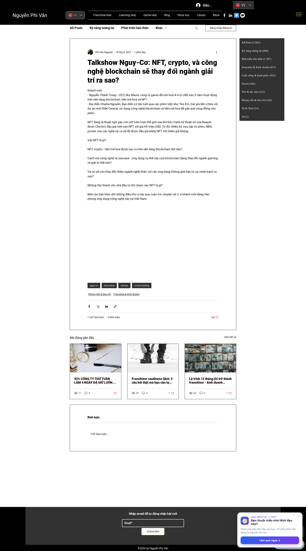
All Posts (76, 28)
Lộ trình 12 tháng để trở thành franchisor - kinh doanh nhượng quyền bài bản (210, 380)
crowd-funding (141, 285)
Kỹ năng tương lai (102, 28)
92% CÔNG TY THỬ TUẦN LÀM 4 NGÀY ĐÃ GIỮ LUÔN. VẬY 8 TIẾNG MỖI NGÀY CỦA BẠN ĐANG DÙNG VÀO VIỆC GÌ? (94, 380)
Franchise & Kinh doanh (127, 294)
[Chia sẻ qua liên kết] (115, 306)
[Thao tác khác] (216, 52)
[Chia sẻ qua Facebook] (89, 306)
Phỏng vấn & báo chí (99, 294)
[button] (196, 28)
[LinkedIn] (230, 15)
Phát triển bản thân (135, 28)
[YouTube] (242, 15)
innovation (109, 285)
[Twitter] (236, 15)
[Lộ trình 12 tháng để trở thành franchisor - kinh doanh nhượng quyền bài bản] (210, 358)
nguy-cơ (94, 285)
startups (124, 285)
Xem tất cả (230, 337)
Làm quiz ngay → (269, 540)
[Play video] (153, 238)
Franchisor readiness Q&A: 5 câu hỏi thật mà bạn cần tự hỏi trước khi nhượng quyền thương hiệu (152, 380)
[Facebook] (224, 15)
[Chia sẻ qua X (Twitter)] (98, 306)
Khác (159, 28)
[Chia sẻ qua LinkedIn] (106, 306)
